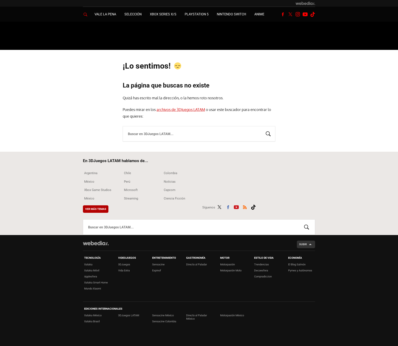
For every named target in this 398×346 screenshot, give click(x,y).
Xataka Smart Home (96, 282)
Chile (127, 173)
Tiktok (312, 14)
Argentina (90, 173)
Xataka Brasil (92, 321)
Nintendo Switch (231, 14)
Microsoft (131, 190)
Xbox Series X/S (163, 14)
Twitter (290, 14)
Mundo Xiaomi (92, 288)
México (89, 181)
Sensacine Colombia (164, 321)
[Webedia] (305, 3)
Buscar (268, 133)
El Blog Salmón (297, 264)
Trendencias (261, 264)
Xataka (88, 264)
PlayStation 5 (197, 14)
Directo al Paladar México (196, 317)
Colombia (170, 173)
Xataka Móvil (91, 270)
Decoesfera (261, 270)
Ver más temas (95, 209)
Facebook (282, 14)
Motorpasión (227, 264)
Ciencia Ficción (174, 198)
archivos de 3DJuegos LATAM (181, 109)
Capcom (169, 190)
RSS (244, 206)
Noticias (170, 181)
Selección (133, 14)
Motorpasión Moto (230, 270)
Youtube (305, 14)
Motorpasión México (232, 315)
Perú (127, 181)
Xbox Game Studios (97, 190)
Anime (259, 14)
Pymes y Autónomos (300, 270)
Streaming (131, 198)
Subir (303, 244)
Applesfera (90, 276)
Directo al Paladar (196, 264)
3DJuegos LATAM (128, 315)
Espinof (156, 270)
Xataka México (93, 315)
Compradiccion (263, 276)
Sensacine (158, 264)
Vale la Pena (105, 14)
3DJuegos (124, 264)
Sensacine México (163, 315)
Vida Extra (124, 270)
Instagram (297, 14)
